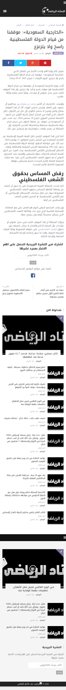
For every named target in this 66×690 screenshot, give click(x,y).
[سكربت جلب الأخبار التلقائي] (29, 684)
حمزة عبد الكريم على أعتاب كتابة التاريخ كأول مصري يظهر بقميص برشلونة (50, 293)
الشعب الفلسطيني (47, 229)
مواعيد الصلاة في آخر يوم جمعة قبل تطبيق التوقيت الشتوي (25, 459)
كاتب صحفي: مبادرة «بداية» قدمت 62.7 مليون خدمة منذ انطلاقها (33, 355)
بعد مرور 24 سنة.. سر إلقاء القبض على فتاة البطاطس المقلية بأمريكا (26, 476)
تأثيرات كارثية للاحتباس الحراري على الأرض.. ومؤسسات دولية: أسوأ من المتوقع (26, 385)
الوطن (18, 25)
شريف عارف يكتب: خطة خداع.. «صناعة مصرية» (24, 418)
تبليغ (28, 53)
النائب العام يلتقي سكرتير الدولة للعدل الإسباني (23, 512)
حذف (19, 53)
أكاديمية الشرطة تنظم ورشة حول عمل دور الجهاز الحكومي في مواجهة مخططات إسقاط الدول (25, 495)
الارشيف (41, 25)
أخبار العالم (29, 25)
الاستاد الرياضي (55, 25)
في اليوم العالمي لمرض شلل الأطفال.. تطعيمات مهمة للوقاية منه (28, 402)
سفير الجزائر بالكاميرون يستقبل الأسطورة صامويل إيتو (16, 291)
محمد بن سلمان (28, 104)
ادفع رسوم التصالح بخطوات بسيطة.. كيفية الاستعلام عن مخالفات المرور (26, 368)
